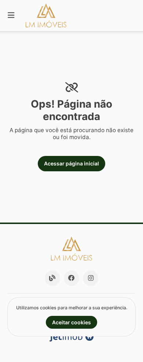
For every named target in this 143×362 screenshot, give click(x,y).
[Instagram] (90, 278)
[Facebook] (71, 278)
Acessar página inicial (71, 163)
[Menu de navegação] (11, 15)
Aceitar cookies (71, 322)
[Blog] (52, 278)
